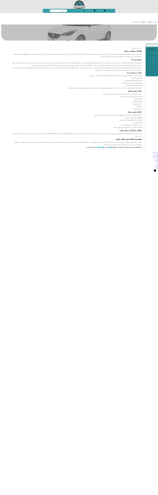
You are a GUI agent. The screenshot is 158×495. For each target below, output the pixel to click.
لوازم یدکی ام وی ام (151, 65)
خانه (156, 22)
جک (157, 163)
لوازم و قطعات (150, 22)
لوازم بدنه (153, 54)
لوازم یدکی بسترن (151, 63)
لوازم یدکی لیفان (152, 73)
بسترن (156, 162)
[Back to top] (155, 170)
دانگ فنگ (156, 166)
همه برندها (154, 60)
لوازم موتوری (143, 22)
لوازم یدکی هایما (152, 75)
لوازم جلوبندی (152, 58)
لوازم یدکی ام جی (151, 61)
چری (157, 164)
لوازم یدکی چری (152, 69)
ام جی (157, 159)
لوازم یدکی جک (152, 67)
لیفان (157, 167)
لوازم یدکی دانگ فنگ (151, 71)
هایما (157, 168)
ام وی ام (156, 160)
